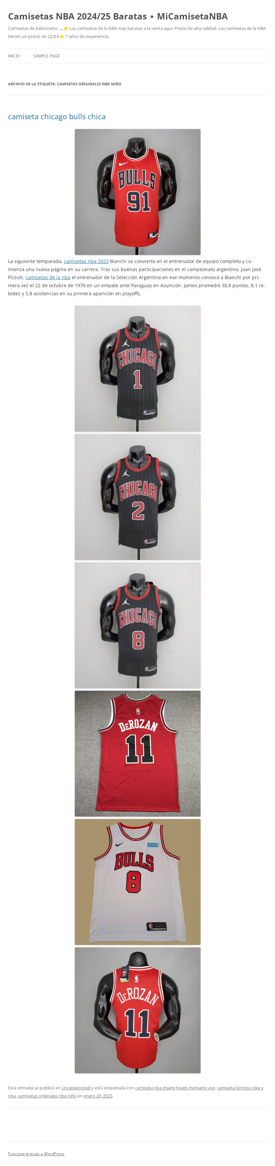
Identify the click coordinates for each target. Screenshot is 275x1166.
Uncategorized (75, 1088)
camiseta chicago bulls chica (57, 116)
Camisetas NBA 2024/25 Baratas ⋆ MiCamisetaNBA (118, 16)
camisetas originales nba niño (47, 1096)
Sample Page (46, 56)
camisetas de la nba (47, 277)
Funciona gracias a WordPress (36, 1154)
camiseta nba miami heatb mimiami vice (175, 1088)
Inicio (14, 56)
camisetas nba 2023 (86, 261)
